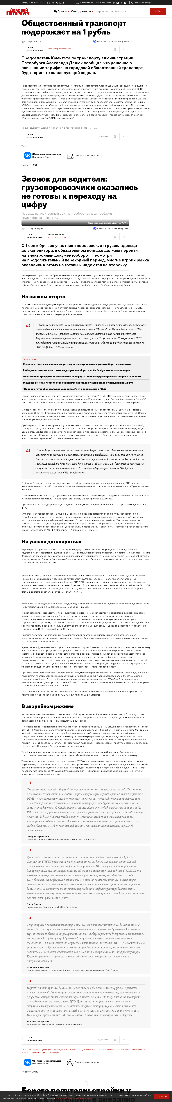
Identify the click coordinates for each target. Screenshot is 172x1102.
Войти (158, 11)
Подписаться (86, 2)
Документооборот (87, 1049)
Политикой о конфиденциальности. (74, 1098)
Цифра (73, 1049)
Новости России (38, 1052)
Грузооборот (54, 1052)
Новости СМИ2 (30, 165)
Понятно (162, 1096)
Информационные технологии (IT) (114, 1049)
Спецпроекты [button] (81, 11)
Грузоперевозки (60, 1049)
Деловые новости (139, 1049)
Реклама (120, 11)
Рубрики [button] (60, 11)
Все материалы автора (59, 48)
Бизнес (25, 1052)
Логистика (33, 1049)
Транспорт (46, 1049)
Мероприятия (104, 11)
